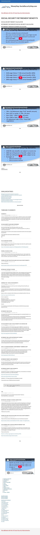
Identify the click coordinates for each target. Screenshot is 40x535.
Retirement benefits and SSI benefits (9, 359)
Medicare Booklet (4, 497)
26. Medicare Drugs (4, 519)
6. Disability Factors (4, 506)
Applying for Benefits (7, 478)
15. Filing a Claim (4, 511)
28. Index (2, 521)
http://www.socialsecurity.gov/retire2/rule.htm (9, 435)
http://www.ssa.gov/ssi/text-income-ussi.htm (9, 376)
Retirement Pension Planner (6, 198)
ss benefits (3, 213)
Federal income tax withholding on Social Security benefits (15, 260)
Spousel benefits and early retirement (10, 224)
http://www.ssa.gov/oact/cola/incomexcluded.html (10, 374)
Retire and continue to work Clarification (11, 399)
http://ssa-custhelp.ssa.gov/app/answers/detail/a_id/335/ (11, 433)
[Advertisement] (20, 58)
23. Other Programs (4, 515)
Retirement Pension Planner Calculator (13, 26)
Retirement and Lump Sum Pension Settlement (11, 337)
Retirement (5, 490)
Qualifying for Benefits (7, 488)
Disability (5, 481)
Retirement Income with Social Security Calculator (17, 24)
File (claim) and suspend (6, 240)
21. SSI (2, 514)
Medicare (5, 484)
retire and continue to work (8, 269)
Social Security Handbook (6, 500)
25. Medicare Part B (4, 518)
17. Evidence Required (5, 512)
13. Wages (3, 509)
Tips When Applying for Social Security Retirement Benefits (11, 195)
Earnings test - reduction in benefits (9, 282)
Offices (4, 486)
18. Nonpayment (4, 513)
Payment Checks (6, 487)
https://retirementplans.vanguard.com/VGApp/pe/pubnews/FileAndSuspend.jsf (14, 246)
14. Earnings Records (5, 510)
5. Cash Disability (4, 505)
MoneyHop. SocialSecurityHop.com (24, 6)
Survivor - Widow (6, 492)
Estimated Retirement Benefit (6, 196)
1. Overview (3, 501)
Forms (4, 483)
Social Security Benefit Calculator (12, 22)
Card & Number (6, 479)
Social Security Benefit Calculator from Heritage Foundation (11, 199)
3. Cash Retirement (4, 503)
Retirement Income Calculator (6, 197)
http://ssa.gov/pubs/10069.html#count (8, 355)
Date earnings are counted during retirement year (13, 424)
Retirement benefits (4, 169)
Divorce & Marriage (6, 482)
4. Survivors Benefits (4, 504)
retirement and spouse (6, 311)
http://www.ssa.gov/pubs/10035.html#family (9, 333)
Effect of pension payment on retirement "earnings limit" (14, 346)
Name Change (5, 485)
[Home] (6, 6)
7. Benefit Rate (3, 508)
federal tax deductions (6, 250)
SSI (3, 491)
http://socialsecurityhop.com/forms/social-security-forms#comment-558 (14, 265)
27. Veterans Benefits (5, 520)
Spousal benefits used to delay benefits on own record (14, 323)
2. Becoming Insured (4, 502)
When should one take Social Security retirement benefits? (11, 201)
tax (2, 391)
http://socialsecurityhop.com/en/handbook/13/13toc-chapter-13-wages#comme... (15, 420)
